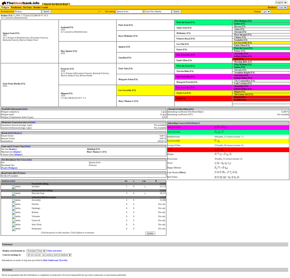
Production (16, 7)
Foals (4, 168)
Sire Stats (27, 7)
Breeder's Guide (41, 7)
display (17, 133)
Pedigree (5, 7)
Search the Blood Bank (56, 4)
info (25, 109)
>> (99, 11)
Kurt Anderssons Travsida (55, 260)
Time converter (54, 251)
